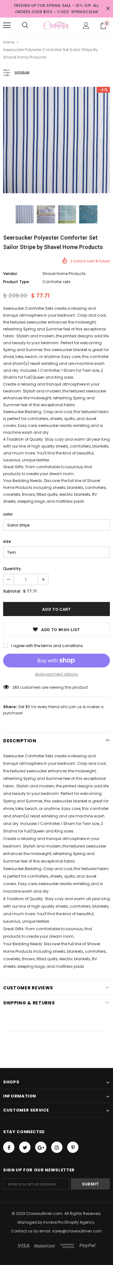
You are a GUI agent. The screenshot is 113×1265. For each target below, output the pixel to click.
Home (8, 42)
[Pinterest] (72, 1147)
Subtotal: (12, 591)
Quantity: (12, 568)
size (7, 541)
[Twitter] (24, 1147)
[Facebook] (8, 1147)
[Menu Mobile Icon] (7, 25)
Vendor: (10, 273)
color (8, 514)
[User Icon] (86, 25)
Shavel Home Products (64, 273)
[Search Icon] (25, 25)
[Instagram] (56, 1147)
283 (15, 687)
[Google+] (40, 1147)
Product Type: (16, 281)
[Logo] (55, 25)
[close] (108, 9)
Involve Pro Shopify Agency (68, 1222)
